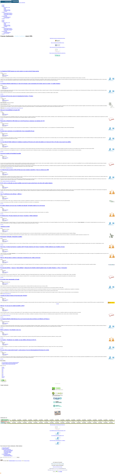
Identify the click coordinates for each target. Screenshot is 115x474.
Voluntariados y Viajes (7, 10)
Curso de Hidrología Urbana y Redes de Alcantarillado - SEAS (57, 430)
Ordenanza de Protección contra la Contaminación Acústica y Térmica (16, 96)
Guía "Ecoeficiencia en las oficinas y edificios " (11, 194)
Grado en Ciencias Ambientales (8, 450)
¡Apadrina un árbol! (5, 226)
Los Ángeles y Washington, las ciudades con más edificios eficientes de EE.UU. (18, 339)
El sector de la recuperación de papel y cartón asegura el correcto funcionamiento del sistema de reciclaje (24, 350)
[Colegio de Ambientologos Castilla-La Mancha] (57, 405)
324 (2, 374)
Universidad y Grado (7, 7)
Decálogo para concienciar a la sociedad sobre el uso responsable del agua (17, 131)
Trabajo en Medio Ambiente (6, 454)
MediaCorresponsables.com (7, 293)
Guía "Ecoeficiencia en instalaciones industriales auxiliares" (10, 362)
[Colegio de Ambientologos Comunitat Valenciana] (57, 398)
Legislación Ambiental (5, 448)
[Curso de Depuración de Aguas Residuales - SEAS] (57, 439)
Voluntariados (6, 453)
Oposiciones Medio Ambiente (8, 455)
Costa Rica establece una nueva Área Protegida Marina (10, 363)
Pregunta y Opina (4, 16)
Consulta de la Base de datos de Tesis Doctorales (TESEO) (13, 295)
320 (2, 371)
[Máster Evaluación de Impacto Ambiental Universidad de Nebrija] (57, 56)
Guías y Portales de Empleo (8, 14)
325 (2, 375)
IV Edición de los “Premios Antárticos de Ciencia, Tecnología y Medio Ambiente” (19, 215)
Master (5, 8)
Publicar (3, 18)
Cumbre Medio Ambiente (7, 452)
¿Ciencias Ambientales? (7, 32)
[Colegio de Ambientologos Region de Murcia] (57, 402)
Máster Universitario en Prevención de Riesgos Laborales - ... (57, 47)
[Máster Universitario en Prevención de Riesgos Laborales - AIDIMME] (57, 51)
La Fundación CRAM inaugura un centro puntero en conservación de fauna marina (19, 71)
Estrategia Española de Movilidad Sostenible (10, 153)
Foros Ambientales (6, 17)
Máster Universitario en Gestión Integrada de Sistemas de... (57, 424)
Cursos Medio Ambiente (7, 451)
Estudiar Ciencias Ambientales (6, 449)
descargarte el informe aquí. (6, 315)
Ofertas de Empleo (26, 460)
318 (2, 369)
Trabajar (3, 12)
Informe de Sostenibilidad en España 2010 (10, 110)
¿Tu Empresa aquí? (57, 383)
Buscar (18, 457)
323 (2, 373)
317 (2, 368)
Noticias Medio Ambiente (5, 447)
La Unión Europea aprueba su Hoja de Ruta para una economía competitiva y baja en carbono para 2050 (24, 169)
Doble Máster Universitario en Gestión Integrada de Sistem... (57, 38)
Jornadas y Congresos (7, 9)
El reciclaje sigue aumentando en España (9, 279)
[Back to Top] (0, 458)
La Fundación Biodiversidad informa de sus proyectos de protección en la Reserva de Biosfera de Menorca (24, 318)
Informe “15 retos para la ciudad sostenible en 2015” (12, 305)
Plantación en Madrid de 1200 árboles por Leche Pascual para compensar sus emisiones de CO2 (22, 120)
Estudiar (3, 6)
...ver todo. (5, 11)
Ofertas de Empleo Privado (8, 28)
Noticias (3, 20)
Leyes (3, 5)
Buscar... (1, 457)
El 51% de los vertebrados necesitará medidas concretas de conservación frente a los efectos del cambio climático (26, 183)
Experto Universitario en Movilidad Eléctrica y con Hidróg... (57, 440)
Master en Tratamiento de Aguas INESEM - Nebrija (57, 42)
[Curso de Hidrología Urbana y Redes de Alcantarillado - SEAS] (57, 434)
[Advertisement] (57, 63)
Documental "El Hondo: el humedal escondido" (11, 236)
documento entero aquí (9, 167)
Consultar (57, 303)
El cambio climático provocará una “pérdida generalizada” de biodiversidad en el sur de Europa (22, 205)
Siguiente (3, 376)
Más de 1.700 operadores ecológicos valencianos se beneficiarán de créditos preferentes (20, 257)
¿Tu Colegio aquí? (57, 408)
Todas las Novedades (18, 460)
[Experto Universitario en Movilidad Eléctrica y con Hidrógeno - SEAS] (57, 444)
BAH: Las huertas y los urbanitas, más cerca (10, 329)
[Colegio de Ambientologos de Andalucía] (57, 388)
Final (3, 377)
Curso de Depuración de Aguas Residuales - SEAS (57, 435)
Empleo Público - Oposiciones (8, 13)
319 (2, 370)
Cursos (5, 24)
